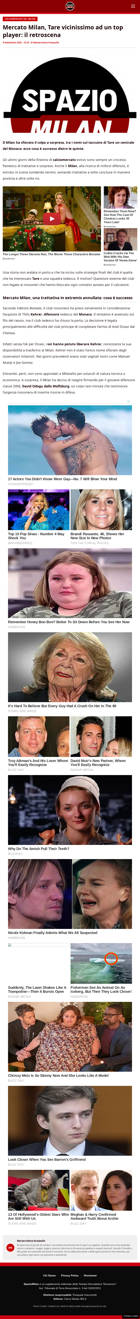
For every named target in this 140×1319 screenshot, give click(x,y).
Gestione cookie (131, 1316)
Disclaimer (90, 1275)
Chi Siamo (49, 1275)
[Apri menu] (133, 6)
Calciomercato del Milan (20, 19)
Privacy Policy (70, 1275)
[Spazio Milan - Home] (70, 6)
